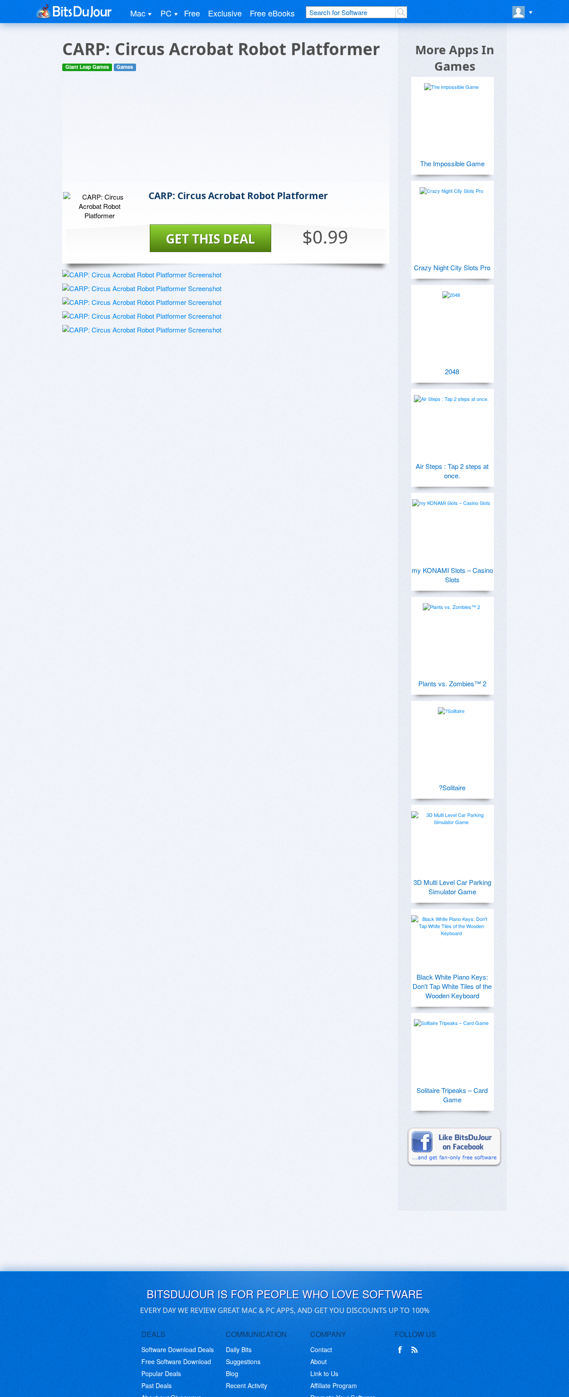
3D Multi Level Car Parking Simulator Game (452, 886)
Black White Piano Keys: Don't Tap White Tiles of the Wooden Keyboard (452, 986)
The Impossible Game (452, 163)
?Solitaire (452, 787)
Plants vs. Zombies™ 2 (452, 683)
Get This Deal (210, 238)
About (318, 1361)
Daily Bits (239, 1349)
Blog (232, 1373)
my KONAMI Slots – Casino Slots (452, 574)
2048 (452, 371)
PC (166, 13)
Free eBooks (272, 13)
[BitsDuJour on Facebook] (402, 1350)
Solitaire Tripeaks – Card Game (452, 1094)
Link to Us (324, 1373)
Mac (137, 13)
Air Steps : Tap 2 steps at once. (452, 470)
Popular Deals (161, 1373)
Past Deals (156, 1385)
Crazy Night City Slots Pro (452, 267)
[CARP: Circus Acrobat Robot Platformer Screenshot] (141, 274)
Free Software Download (176, 1361)
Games (124, 67)
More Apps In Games (454, 57)
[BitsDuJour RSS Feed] (416, 1350)
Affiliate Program (333, 1385)
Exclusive (225, 13)
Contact (321, 1349)
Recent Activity (246, 1385)
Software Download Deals (177, 1349)
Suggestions (243, 1361)
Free (192, 13)
